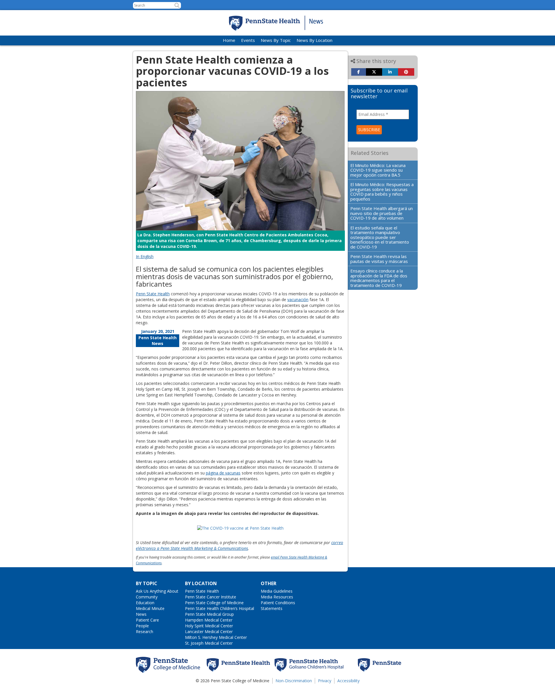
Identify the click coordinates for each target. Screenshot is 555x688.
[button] (177, 5)
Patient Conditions (278, 602)
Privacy (324, 680)
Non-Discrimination (293, 680)
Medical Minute (150, 608)
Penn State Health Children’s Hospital (219, 608)
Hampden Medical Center (208, 620)
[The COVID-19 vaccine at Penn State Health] (240, 528)
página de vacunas (223, 473)
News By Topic (276, 40)
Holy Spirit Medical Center (209, 625)
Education (145, 602)
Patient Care (147, 620)
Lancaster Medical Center (209, 631)
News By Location (314, 40)
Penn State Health (153, 293)
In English (144, 256)
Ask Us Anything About (157, 591)
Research (144, 631)
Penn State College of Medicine (214, 602)
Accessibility (348, 680)
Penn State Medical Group (209, 614)
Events (248, 40)
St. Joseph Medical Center (209, 643)
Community (147, 597)
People (142, 625)
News (141, 614)
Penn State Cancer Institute (210, 597)
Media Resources (277, 597)
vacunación (297, 299)
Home (229, 40)
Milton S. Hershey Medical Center (216, 637)
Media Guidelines (277, 591)
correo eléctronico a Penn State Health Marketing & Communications (239, 545)
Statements (271, 608)
